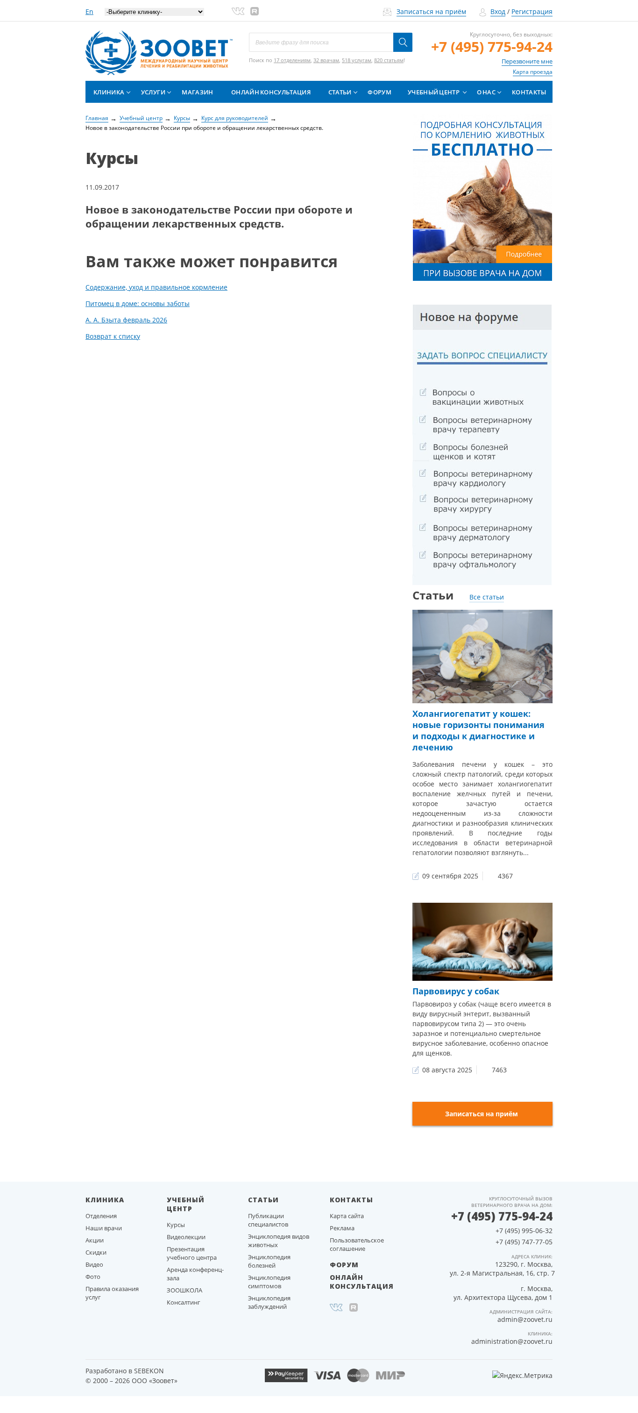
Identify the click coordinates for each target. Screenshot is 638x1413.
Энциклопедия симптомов (269, 1281)
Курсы (176, 1224)
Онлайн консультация (271, 92)
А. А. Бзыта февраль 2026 (126, 319)
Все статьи (486, 596)
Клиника (108, 92)
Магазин (197, 92)
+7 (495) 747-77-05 (524, 1241)
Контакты (529, 92)
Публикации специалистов (268, 1220)
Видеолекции (186, 1237)
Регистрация (532, 11)
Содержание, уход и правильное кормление (156, 287)
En (89, 11)
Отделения (101, 1216)
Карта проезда (533, 72)
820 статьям (389, 60)
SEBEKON (149, 1370)
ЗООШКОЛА (184, 1290)
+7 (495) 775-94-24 (492, 46)
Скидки (95, 1252)
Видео (94, 1264)
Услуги (153, 92)
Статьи (340, 92)
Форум (379, 92)
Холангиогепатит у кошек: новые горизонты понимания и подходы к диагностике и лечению (478, 730)
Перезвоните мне (527, 61)
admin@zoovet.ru (525, 1319)
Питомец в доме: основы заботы (137, 303)
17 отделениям (292, 60)
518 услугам (356, 60)
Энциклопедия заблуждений (269, 1302)
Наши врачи (103, 1228)
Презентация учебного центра (192, 1253)
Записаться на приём (431, 11)
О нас (486, 92)
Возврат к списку (112, 336)
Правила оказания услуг (112, 1293)
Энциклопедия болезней (269, 1261)
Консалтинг (183, 1302)
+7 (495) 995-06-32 (524, 1230)
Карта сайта (347, 1216)
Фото (92, 1276)
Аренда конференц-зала (195, 1273)
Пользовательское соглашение (357, 1244)
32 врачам (326, 60)
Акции (94, 1240)
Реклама (342, 1228)
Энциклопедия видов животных (278, 1240)
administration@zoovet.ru (512, 1341)
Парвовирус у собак (455, 991)
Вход (497, 11)
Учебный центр (434, 92)
